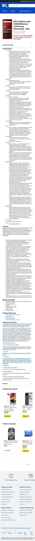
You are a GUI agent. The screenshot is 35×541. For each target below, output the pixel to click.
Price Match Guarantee (7, 497)
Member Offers (23, 515)
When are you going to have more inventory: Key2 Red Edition (17, 354)
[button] (5, 11)
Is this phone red (8, 371)
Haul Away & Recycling (25, 501)
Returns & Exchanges (6, 494)
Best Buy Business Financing (8, 520)
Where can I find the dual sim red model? (14, 376)
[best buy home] (4, 5)
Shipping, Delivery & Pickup (8, 492)
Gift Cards (3, 504)
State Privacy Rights (25, 533)
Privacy (15, 532)
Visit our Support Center (25, 489)
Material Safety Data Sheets (12, 319)
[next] (31, 405)
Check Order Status (6, 489)
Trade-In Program (5, 501)
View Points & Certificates (26, 512)
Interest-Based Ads (20, 533)
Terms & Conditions (10, 533)
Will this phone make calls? (10, 367)
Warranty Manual (10, 318)
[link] (8, 409)
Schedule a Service (24, 494)
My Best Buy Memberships (26, 510)
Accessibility (4, 532)
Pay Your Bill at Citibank (7, 512)
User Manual (9, 316)
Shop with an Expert (24, 492)
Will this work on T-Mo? (9, 343)
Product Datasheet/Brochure (13, 314)
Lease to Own (4, 515)
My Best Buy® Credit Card (7, 510)
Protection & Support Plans (26, 499)
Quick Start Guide (10, 317)
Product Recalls (5, 499)
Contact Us (22, 504)
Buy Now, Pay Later (6, 517)
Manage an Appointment (26, 497)
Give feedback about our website (23, 528)
